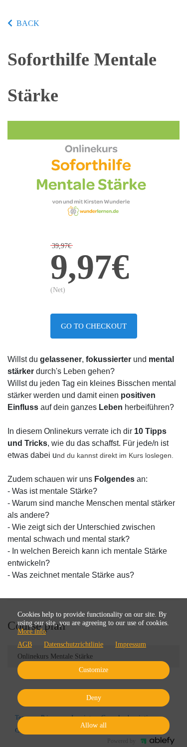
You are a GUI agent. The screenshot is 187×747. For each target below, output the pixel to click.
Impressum (130, 644)
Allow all (93, 725)
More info (31, 631)
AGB (24, 644)
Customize (93, 670)
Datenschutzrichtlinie (73, 644)
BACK (27, 23)
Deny (93, 698)
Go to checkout (94, 326)
